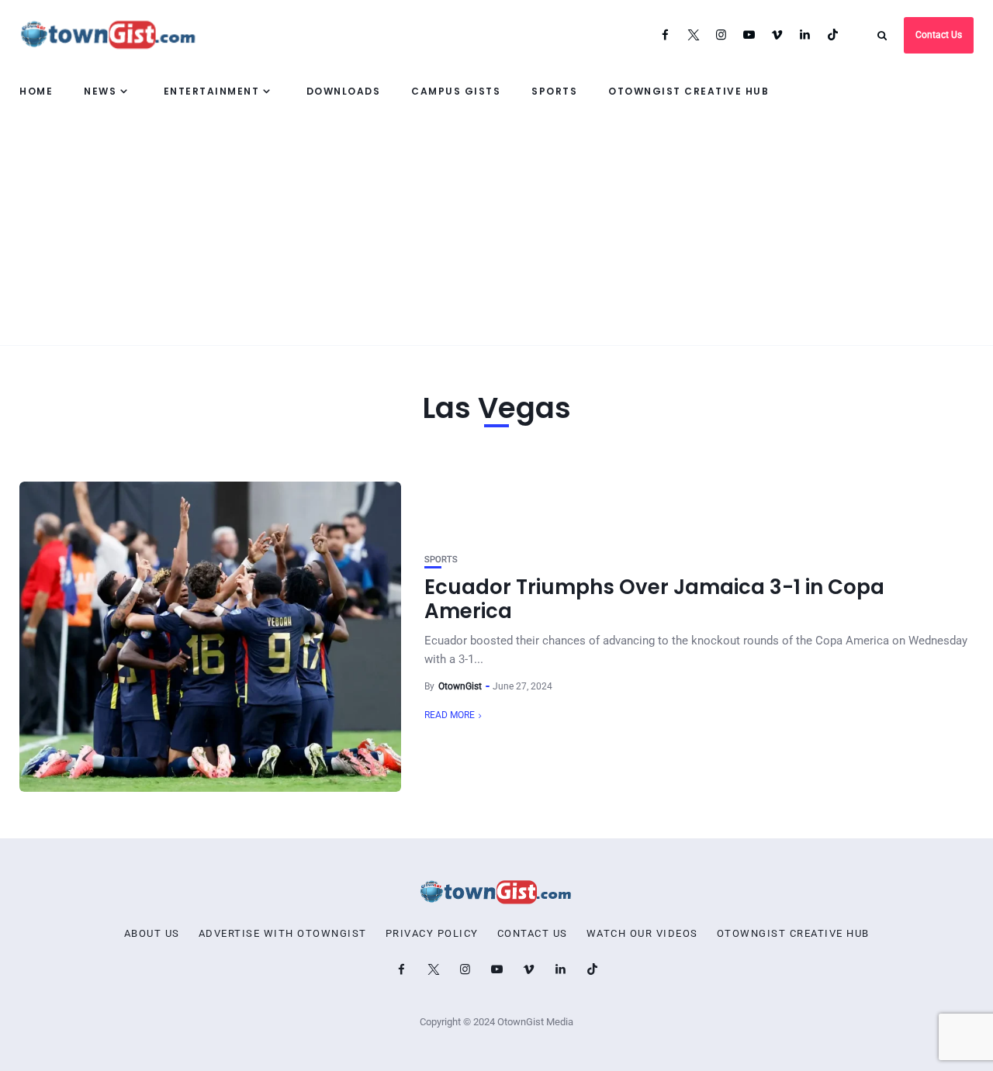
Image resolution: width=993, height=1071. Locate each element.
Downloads (343, 91)
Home (36, 91)
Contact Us (938, 34)
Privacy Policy (432, 933)
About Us (152, 933)
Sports (554, 91)
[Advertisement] (496, 228)
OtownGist (460, 686)
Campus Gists (455, 91)
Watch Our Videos (642, 933)
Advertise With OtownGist (283, 933)
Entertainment (212, 91)
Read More (449, 715)
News (100, 91)
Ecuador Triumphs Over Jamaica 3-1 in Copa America (654, 599)
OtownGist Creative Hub (688, 91)
